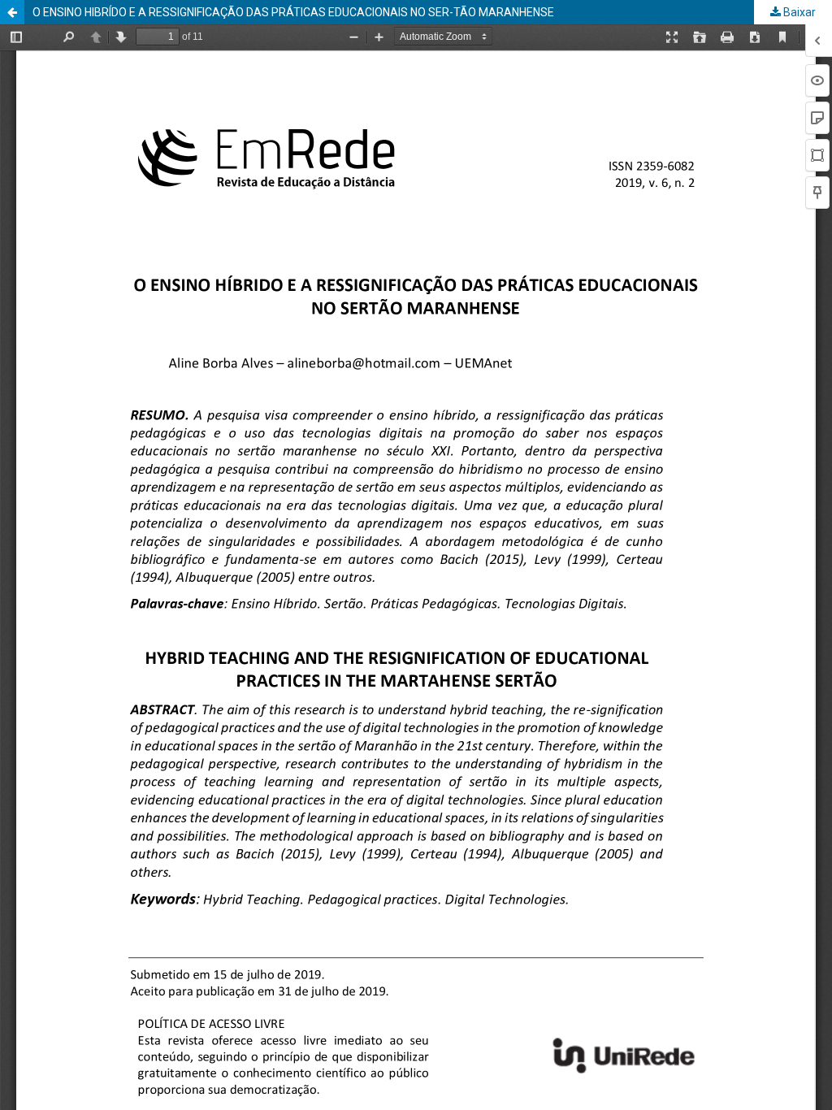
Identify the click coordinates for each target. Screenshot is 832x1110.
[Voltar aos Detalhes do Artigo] (12, 12)
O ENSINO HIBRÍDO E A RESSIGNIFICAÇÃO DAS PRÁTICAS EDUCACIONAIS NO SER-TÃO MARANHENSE (293, 12)
